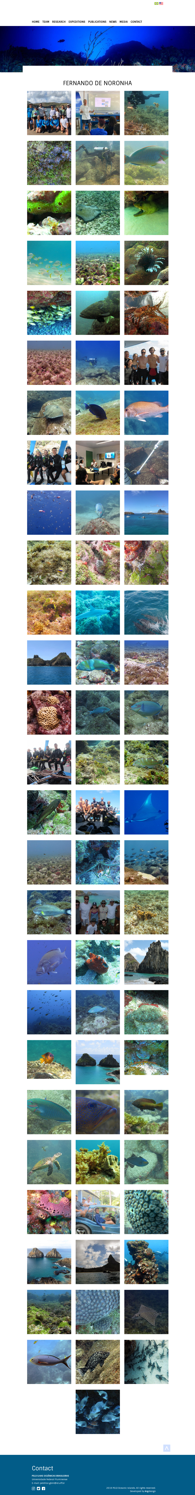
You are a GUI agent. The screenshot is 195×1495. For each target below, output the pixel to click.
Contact (136, 22)
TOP (166, 1448)
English (161, 3)
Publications (97, 22)
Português (156, 3)
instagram (33, 1488)
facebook (43, 1488)
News (113, 22)
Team (45, 22)
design (150, 1491)
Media (123, 22)
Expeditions (77, 22)
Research (59, 22)
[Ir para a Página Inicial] (47, 10)
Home (36, 22)
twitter (38, 1488)
